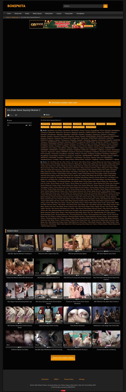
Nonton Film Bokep (114, 193)
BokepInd (43, 138)
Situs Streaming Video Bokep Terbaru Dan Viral (79, 212)
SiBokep (115, 155)
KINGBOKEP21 (53, 150)
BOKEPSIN (117, 140)
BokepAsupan (52, 134)
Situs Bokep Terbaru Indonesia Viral (66, 206)
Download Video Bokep (63, 171)
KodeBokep (77, 150)
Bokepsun (44, 142)
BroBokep (72, 144)
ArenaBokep (66, 130)
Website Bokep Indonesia (48, 226)
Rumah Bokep (53, 155)
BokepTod (82, 142)
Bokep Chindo (57, 123)
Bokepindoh (84, 138)
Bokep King (100, 132)
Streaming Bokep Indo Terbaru (79, 214)
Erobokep (58, 146)
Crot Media (94, 144)
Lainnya (59, 13)
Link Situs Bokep (51, 181)
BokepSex (109, 140)
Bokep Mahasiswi (90, 123)
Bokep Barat (49, 13)
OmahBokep (87, 151)
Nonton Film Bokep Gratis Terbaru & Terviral (54, 195)
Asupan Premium (85, 130)
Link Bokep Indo (52, 179)
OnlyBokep (95, 151)
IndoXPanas (44, 148)
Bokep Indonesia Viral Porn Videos (91, 168)
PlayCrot (77, 153)
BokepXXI (60, 144)
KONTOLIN (85, 150)
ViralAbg (55, 159)
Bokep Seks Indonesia (54, 169)
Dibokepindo (102, 144)
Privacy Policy (68, 379)
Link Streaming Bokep (63, 181)
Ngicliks (58, 151)
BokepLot (51, 140)
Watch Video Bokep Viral (64, 224)
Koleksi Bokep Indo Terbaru (49, 173)
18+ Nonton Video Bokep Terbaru (81, 162)
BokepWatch (44, 144)
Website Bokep (79, 159)
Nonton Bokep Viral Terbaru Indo (50, 193)
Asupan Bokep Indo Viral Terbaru (101, 162)
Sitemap (81, 379)
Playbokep (71, 153)
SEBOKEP (97, 155)
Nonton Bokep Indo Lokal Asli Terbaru (82, 183)
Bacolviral (108, 130)
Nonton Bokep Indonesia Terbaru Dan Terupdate (85, 189)
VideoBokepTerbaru (46, 159)
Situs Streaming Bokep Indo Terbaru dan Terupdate (63, 210)
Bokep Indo (18, 13)
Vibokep (93, 157)
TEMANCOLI (69, 157)
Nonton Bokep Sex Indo (94, 191)
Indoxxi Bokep (53, 148)
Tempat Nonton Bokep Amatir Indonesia (102, 220)
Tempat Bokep (78, 157)
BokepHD (56, 136)
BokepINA (106, 136)
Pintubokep (55, 153)
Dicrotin (109, 144)
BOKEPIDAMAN (91, 136)
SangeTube (78, 155)
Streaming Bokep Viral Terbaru (55, 218)
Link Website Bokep (77, 181)
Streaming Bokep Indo (62, 214)
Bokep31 (114, 132)
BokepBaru (67, 134)
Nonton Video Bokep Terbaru (75, 202)
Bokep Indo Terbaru (114, 164)
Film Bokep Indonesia (95, 171)
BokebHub (75, 132)
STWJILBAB (52, 157)
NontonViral (79, 151)
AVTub (102, 130)
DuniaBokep (44, 146)
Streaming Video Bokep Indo (88, 218)
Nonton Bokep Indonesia (97, 187)
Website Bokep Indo (114, 224)
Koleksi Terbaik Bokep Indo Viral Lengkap (90, 173)
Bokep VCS (102, 123)
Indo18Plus (97, 146)
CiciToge (87, 144)
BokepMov (73, 140)
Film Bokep (74, 171)
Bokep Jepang (37, 13)
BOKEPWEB (52, 144)
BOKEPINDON (93, 138)
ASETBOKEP (75, 130)
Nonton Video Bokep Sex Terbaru (56, 202)
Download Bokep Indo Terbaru (101, 169)
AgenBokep (50, 130)
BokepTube (99, 142)
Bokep (27, 13)
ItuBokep (82, 148)
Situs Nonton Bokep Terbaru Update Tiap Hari (91, 206)
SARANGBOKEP (87, 155)
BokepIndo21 (76, 138)
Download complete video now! (64, 103)
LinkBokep (101, 150)
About (47, 115)
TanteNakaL (60, 157)
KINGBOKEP (44, 150)
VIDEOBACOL (108, 157)
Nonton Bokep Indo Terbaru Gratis (51, 185)
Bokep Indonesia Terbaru (109, 166)
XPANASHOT (109, 159)
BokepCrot (104, 134)
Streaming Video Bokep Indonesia (108, 218)
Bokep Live (78, 123)
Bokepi (77, 136)
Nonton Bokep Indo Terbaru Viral (71, 185)
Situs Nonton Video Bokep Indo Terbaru (63, 208)
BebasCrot (44, 132)
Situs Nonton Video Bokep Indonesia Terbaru (89, 208)
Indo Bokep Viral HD (109, 171)
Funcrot (79, 146)
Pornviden (84, 153)
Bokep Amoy (15, 17)
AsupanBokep (95, 130)
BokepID (82, 136)
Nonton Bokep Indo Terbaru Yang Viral (93, 185)
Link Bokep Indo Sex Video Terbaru (68, 179)
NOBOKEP (65, 151)
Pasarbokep (103, 151)
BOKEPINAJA (114, 136)
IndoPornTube (105, 146)
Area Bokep (58, 130)
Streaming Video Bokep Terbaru (50, 220)
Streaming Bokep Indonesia (76, 216)
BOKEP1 (107, 132)
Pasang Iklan (69, 13)
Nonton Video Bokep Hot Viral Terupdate (83, 199)
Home (9, 13)
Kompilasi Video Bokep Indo (65, 177)
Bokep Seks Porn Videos (69, 169)
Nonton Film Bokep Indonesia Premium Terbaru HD (67, 197)
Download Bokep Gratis (84, 169)
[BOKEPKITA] (19, 6)
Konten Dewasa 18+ (101, 177)
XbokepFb (88, 159)
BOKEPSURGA (52, 142)
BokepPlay (87, 140)
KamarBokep (89, 148)
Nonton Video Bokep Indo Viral (50, 200)
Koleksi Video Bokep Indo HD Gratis (92, 175)
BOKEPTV (107, 142)
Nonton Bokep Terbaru (108, 191)
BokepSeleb (101, 140)
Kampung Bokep (99, 148)
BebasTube (59, 132)
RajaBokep (113, 153)
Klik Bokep (70, 150)
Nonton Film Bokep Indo (75, 195)
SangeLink (71, 155)
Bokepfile (43, 136)
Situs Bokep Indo (83, 204)
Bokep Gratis (86, 164)
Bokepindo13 (58, 138)
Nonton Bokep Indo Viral (61, 187)
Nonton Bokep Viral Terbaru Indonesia (72, 193)
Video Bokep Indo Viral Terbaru (78, 222)
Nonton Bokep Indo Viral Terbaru (79, 187)
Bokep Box (82, 132)
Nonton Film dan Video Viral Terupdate (94, 197)
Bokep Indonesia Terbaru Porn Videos (52, 168)
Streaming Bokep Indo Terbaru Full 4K (100, 214)
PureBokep (98, 153)
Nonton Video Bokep (64, 199)
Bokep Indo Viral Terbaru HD (92, 166)
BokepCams (96, 134)
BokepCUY (111, 134)
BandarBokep (116, 130)
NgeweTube (51, 151)
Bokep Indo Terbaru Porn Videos (50, 166)
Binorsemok (67, 132)
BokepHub (71, 136)
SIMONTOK (44, 157)
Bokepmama (65, 140)
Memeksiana (116, 150)
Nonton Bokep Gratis (90, 181)
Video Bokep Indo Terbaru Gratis (58, 222)
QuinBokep (106, 153)
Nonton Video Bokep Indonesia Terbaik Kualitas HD (75, 200)
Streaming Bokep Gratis (48, 214)
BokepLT (58, 140)
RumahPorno (63, 155)
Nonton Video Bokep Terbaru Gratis (95, 202)
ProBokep (91, 153)
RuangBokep (80, 13)
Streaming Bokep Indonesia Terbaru (96, 216)
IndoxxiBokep (62, 148)
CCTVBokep (80, 144)
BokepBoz (82, 134)
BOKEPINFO (102, 138)
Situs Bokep (61, 204)
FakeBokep (65, 146)
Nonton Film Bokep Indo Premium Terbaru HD (96, 195)
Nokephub (72, 151)
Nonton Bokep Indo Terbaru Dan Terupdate (106, 183)
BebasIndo (52, 132)
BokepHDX (64, 136)
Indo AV (84, 146)
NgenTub (44, 151)
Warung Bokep (69, 159)
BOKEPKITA (44, 140)
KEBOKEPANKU (110, 148)
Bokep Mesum (92, 127)
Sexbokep (103, 155)
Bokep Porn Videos (107, 168)
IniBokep (69, 148)
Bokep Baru (78, 164)
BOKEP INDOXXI (91, 132)
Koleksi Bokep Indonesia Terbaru (67, 173)
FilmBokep (72, 146)
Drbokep (114, 144)
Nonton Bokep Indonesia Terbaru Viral (56, 191)
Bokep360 (44, 134)
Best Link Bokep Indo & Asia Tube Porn (62, 164)
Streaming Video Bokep (72, 218)
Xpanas (102, 159)
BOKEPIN (99, 136)
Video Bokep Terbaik (108, 222)
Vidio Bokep (52, 224)
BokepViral (114, 142)
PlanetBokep (63, 153)
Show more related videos (63, 358)
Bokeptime (68, 142)
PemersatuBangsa (113, 151)
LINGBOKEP (93, 150)
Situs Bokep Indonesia (95, 204)
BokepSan (94, 140)
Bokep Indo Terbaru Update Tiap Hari (72, 166)
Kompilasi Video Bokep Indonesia (84, 177)
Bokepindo (50, 138)
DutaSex (51, 146)
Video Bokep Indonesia (94, 222)
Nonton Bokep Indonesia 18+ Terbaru (59, 189)
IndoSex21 (114, 146)
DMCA (56, 379)
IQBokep (75, 148)
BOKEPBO (74, 134)
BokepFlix (50, 136)
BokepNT (80, 140)
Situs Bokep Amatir (71, 204)
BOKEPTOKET (90, 142)
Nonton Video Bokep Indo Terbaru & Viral (108, 199)
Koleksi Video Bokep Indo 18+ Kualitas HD (68, 175)
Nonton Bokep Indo (102, 181)
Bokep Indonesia (56, 127)
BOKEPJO (110, 138)
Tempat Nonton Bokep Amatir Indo (80, 220)
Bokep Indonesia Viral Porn (72, 168)
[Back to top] (120, 386)
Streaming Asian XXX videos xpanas (104, 212)
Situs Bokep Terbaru (109, 204)
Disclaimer (45, 379)
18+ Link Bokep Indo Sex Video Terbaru (59, 162)
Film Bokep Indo (83, 171)
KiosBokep (62, 150)
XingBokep (95, 159)
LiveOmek (108, 150)
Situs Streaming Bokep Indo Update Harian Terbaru (95, 210)
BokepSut (61, 142)
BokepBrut (89, 134)
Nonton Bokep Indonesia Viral (77, 191)
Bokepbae (60, 134)
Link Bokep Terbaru (85, 179)
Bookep (66, 144)
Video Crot (100, 157)
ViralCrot (61, 159)
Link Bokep (111, 177)
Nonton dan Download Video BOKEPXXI (96, 193)
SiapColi (110, 155)
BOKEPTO (75, 142)
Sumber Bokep (64, 220)
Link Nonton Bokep (98, 179)
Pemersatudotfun (46, 153)
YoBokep (116, 159)
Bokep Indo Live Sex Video (99, 164)
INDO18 (90, 146)
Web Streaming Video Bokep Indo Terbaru (85, 224)
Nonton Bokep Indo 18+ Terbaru (60, 183)
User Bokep (86, 157)
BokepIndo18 (67, 138)
